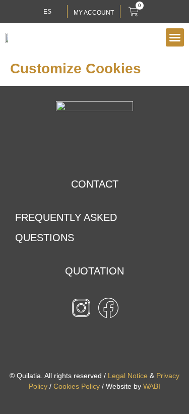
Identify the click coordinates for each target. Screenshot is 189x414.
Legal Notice (128, 376)
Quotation (94, 271)
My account (94, 12)
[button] (175, 37)
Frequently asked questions (66, 227)
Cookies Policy (76, 386)
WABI (151, 386)
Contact (94, 184)
